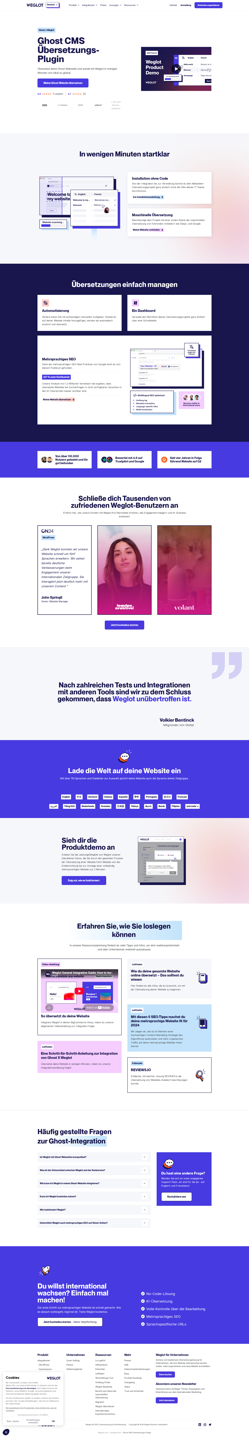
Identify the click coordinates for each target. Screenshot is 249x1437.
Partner (69, 1365)
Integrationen (43, 1360)
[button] (6, 1432)
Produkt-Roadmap (133, 1378)
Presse (127, 1360)
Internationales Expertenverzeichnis (105, 1412)
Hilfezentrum (101, 1365)
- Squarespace (44, 1369)
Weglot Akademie (103, 1386)
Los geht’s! (100, 1360)
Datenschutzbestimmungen (137, 1369)
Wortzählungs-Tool (104, 1378)
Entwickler (100, 1369)
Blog (126, 1373)
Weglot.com (103, 1433)
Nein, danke (13, 1421)
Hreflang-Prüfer (102, 1382)
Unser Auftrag (73, 1360)
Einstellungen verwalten (33, 1421)
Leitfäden (99, 1373)
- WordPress (43, 1365)
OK (53, 1421)
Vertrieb (173, 5)
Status (127, 1386)
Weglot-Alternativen (104, 1406)
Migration (99, 1402)
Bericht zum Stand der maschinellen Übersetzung (105, 1394)
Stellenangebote (74, 1369)
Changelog (129, 1382)
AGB (126, 1365)
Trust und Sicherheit (133, 1391)
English (66, 796)
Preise (103, 5)
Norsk (162, 806)
